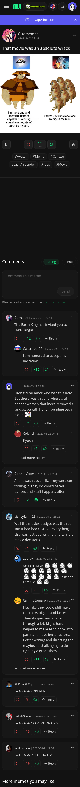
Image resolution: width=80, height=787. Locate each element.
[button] (62, 6)
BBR (17, 386)
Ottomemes (28, 33)
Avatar (22, 156)
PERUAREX (22, 684)
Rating (51, 261)
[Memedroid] (17, 6)
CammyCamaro (34, 600)
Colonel (28, 433)
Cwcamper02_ (33, 348)
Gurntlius (21, 317)
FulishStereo (23, 716)
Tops (46, 164)
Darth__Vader (24, 473)
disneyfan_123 (25, 516)
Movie (62, 164)
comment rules (54, 302)
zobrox (28, 558)
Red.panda (22, 748)
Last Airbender (24, 164)
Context (58, 156)
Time (69, 261)
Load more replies (32, 457)
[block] (74, 35)
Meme (39, 156)
